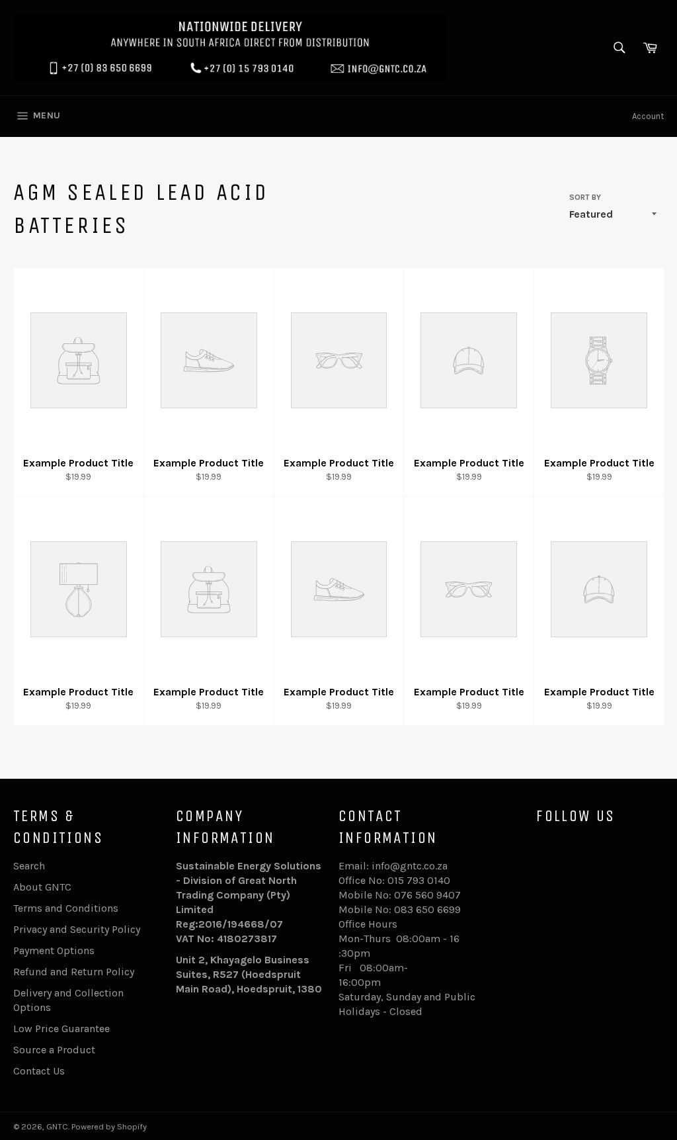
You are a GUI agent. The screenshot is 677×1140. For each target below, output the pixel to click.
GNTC (57, 1126)
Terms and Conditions (65, 908)
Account (648, 116)
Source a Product (54, 1049)
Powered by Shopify (109, 1126)
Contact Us (39, 1071)
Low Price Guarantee (61, 1028)
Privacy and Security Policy (76, 929)
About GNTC (42, 887)
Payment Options (54, 950)
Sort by (585, 197)
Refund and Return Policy (73, 971)
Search (29, 865)
